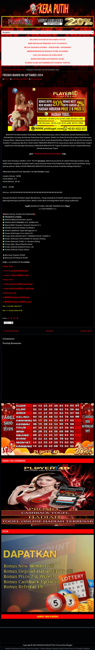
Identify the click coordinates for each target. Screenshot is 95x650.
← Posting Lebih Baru (10, 331)
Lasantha (36, 648)
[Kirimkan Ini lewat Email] (5, 323)
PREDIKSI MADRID (17, 70)
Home (5, 70)
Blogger (69, 645)
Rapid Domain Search (67, 648)
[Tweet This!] (11, 318)
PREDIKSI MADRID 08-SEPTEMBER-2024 (23, 74)
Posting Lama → (86, 331)
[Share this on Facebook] (9, 318)
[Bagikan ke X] (9, 323)
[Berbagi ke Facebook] (12, 323)
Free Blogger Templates (82, 648)
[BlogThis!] (7, 323)
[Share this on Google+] (14, 318)
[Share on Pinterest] (17, 318)
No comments (36, 79)
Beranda (49, 331)
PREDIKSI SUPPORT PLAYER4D (47, 154)
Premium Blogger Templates (49, 648)
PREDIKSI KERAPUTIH (46, 645)
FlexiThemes (16, 648)
